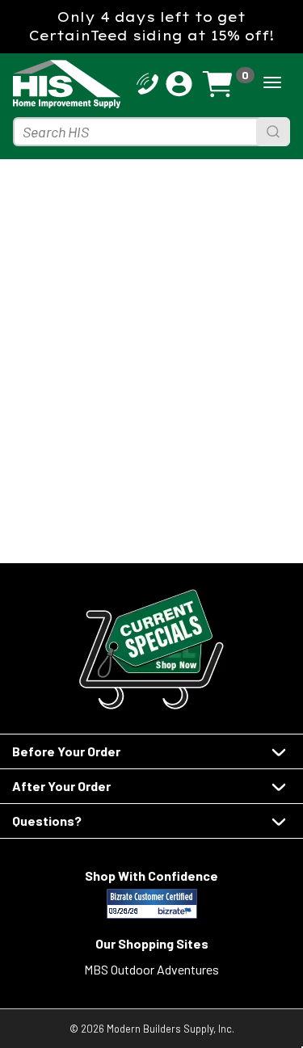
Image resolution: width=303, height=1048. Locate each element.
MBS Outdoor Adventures (151, 969)
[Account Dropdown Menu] (179, 84)
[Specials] (151, 649)
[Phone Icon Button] (147, 82)
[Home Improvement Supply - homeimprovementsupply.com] (39, 84)
